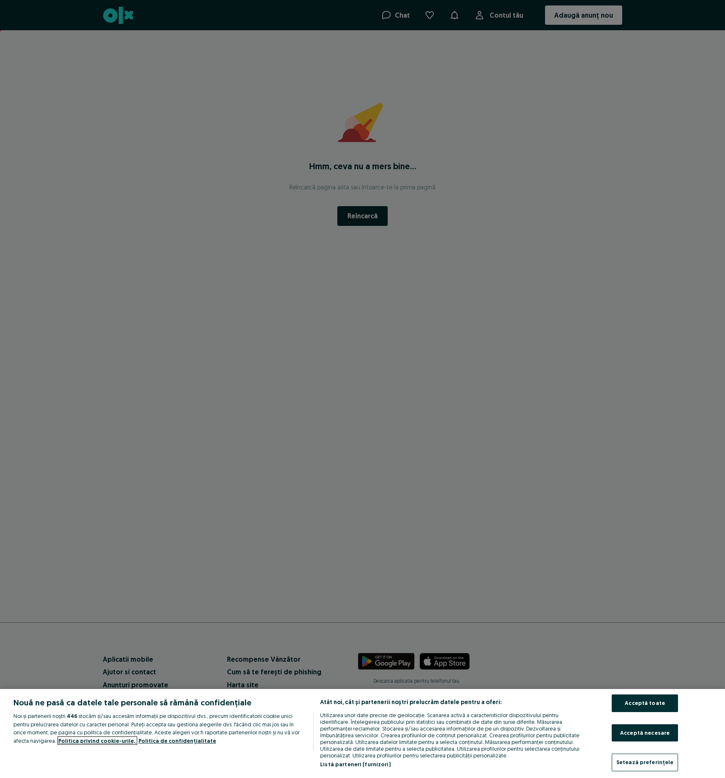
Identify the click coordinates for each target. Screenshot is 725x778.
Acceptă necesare (645, 732)
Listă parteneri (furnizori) (355, 764)
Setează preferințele (645, 762)
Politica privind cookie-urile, (97, 740)
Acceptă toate (645, 702)
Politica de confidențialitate (177, 740)
